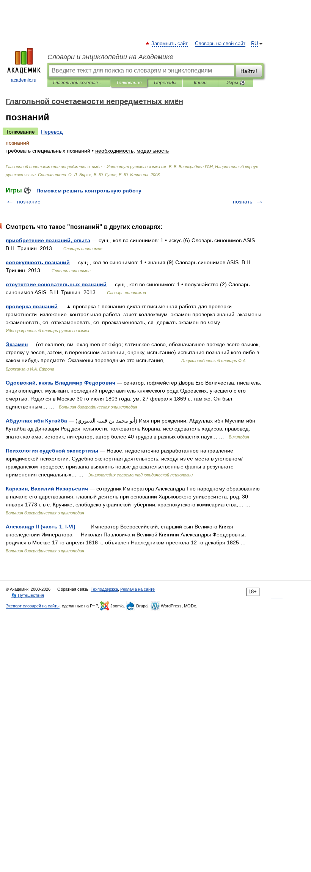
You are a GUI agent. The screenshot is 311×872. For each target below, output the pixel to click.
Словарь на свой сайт (220, 43)
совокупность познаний (38, 262)
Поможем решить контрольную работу (88, 191)
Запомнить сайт (170, 43)
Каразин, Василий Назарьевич (47, 489)
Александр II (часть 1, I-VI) (40, 527)
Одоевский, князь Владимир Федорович (60, 383)
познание (29, 202)
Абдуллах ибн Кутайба (36, 421)
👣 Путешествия (27, 595)
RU (254, 43)
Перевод (52, 132)
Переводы (165, 82)
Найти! (248, 71)
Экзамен (17, 344)
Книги (200, 82)
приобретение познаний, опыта (48, 240)
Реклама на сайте (137, 589)
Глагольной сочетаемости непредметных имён (78, 82)
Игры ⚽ (235, 82)
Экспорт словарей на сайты (33, 606)
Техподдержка (104, 589)
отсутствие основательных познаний (56, 284)
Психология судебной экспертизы (52, 451)
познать (242, 202)
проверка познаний (32, 306)
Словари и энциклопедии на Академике (110, 57)
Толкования (128, 82)
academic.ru (23, 80)
